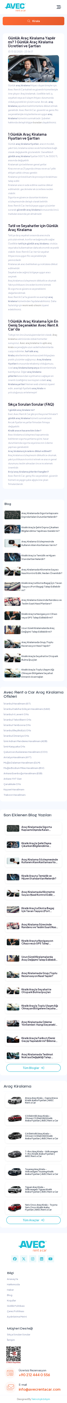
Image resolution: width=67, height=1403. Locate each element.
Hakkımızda (13, 1284)
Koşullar (11, 1300)
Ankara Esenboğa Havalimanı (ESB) (23, 773)
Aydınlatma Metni (16, 1316)
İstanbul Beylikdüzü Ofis (17, 730)
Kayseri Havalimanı (14, 789)
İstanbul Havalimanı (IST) (17, 703)
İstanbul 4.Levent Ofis (16, 714)
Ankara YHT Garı (13, 778)
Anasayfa (12, 1279)
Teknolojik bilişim (40, 1399)
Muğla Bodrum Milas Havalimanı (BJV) (24, 768)
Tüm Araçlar (32, 1220)
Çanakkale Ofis (12, 784)
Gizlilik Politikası (15, 1305)
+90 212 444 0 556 (34, 1374)
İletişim (10, 1339)
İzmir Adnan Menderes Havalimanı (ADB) (25, 741)
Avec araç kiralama (29, 343)
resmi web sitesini (31, 305)
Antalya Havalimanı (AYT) (17, 757)
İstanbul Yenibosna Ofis (17, 725)
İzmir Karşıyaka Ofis (14, 746)
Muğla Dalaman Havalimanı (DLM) (22, 762)
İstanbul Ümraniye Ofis (16, 735)
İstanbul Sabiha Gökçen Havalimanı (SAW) (27, 708)
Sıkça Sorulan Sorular (18, 1334)
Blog (9, 1295)
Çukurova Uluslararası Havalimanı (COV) (26, 751)
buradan (37, 122)
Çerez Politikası (15, 1311)
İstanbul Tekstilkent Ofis (17, 719)
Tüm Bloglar (32, 1068)
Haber (10, 1289)
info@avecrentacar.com (40, 1389)
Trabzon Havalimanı (15, 794)
